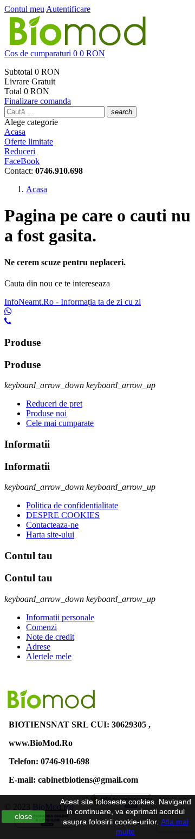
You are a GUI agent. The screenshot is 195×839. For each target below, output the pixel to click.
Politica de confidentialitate (72, 505)
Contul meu (24, 9)
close (23, 816)
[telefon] (7, 321)
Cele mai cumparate (60, 423)
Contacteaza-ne (52, 524)
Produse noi (46, 413)
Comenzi (41, 627)
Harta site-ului (50, 534)
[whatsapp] (8, 311)
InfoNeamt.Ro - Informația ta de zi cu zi (72, 301)
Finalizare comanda (37, 101)
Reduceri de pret (54, 403)
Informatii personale (60, 617)
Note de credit (50, 636)
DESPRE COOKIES (63, 515)
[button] (97, 53)
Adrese (38, 646)
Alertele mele (49, 656)
